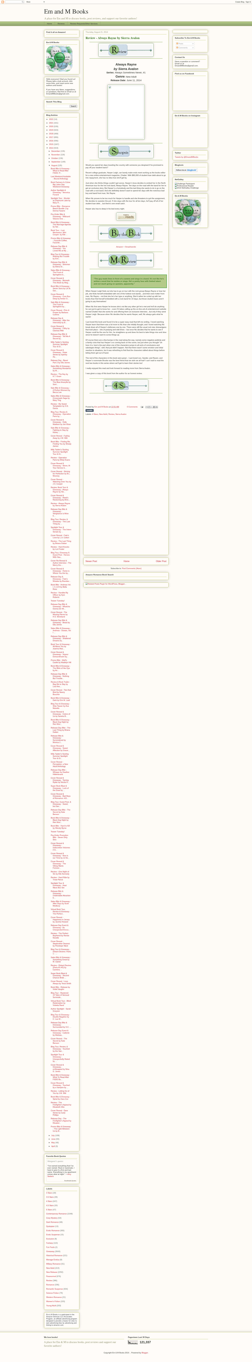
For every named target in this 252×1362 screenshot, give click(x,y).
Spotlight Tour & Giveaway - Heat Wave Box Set (59, 885)
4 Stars (95, 414)
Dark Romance (52, 1222)
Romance (50, 1285)
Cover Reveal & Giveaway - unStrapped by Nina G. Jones (60, 1068)
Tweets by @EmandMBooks (186, 157)
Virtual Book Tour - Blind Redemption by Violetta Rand (61, 1003)
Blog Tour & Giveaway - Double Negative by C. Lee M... (60, 1017)
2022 (51, 119)
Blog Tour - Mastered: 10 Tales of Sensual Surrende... (60, 995)
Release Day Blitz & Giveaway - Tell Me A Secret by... (60, 336)
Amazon (119, 247)
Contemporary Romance (56, 1214)
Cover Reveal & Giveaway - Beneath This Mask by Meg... (60, 280)
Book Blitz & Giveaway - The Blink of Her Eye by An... (60, 668)
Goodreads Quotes (70, 1180)
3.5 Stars (50, 1197)
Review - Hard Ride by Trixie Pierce (60, 878)
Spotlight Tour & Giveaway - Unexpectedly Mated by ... (60, 1058)
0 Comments (132, 407)
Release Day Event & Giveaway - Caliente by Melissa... (60, 1033)
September (56, 162)
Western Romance (54, 1297)
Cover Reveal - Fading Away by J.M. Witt (60, 437)
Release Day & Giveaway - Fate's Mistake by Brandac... (61, 579)
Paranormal (51, 1276)
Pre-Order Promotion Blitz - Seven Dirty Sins (59, 837)
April (53, 1146)
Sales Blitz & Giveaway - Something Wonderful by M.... (61, 368)
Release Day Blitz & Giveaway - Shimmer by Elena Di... (60, 264)
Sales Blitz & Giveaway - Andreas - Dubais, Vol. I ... (61, 630)
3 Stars (49, 1193)
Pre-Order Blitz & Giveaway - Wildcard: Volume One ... (60, 216)
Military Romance (53, 1264)
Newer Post (91, 561)
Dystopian (50, 1226)
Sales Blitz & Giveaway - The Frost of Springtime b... (61, 272)
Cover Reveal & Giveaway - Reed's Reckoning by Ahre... (60, 497)
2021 (51, 123)
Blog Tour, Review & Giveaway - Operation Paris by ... (61, 414)
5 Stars (49, 1210)
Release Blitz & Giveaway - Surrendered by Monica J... (58, 739)
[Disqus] (126, 452)
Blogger (145, 1353)
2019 (51, 130)
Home (49, 24)
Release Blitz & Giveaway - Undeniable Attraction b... (60, 894)
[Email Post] (142, 407)
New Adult (103, 414)
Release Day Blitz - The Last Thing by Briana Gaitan (60, 730)
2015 (51, 144)
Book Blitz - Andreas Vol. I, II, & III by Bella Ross (61, 587)
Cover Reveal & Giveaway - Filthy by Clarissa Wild (60, 328)
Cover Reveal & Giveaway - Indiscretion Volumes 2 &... (60, 846)
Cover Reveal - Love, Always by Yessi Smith (61, 982)
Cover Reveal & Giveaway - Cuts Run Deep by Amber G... (60, 296)
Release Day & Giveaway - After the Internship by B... (60, 320)
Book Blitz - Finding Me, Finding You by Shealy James (61, 444)
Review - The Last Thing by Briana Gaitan (61, 542)
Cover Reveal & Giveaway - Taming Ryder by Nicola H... (60, 780)
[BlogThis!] (149, 407)
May (53, 1142)
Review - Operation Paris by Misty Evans (60, 459)
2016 (51, 141)
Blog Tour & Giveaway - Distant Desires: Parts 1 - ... (61, 951)
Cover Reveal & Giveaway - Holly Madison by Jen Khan (61, 422)
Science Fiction (52, 1293)
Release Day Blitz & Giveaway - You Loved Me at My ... (59, 248)
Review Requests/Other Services (84, 24)
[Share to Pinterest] (156, 407)
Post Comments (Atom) (131, 568)
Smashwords (130, 247)
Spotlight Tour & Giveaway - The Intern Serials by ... (61, 529)
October (55, 158)
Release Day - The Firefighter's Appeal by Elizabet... (61, 1120)
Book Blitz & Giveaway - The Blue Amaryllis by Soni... (61, 382)
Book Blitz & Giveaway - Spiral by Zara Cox (60, 1098)
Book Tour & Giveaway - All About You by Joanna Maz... (61, 646)
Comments (183, 48)
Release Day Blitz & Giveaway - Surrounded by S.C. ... (61, 1025)
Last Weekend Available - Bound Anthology (61, 177)
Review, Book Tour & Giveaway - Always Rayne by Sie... (59, 489)
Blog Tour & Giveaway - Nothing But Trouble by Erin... (60, 256)
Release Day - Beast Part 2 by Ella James (60, 361)
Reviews (61, 24)
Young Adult (51, 1306)
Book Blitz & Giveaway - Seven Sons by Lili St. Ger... (61, 288)
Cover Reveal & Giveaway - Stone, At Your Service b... (60, 465)
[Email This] (146, 407)
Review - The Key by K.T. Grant (59, 375)
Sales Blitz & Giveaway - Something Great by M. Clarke (61, 959)
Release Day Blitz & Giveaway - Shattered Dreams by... (61, 638)
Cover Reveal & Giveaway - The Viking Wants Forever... (58, 864)
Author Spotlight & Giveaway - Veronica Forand (60, 192)
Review (111, 414)
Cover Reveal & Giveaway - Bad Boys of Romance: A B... (60, 796)
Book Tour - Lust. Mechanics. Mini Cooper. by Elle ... (59, 232)
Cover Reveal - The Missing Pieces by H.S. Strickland (59, 614)
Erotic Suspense (53, 1234)
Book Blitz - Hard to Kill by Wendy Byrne (60, 827)
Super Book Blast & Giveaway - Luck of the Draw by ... (60, 788)
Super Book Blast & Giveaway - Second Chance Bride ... (60, 975)
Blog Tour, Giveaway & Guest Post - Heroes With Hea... (60, 555)
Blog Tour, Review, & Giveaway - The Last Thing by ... (60, 521)
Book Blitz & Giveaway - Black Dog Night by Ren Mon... (60, 722)
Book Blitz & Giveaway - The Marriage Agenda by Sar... (61, 224)
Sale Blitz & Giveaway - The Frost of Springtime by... (60, 304)
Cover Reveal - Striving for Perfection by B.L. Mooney (60, 473)
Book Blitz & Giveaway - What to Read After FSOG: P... (60, 170)
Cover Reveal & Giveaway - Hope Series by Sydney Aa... (59, 353)
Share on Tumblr (90, 410)
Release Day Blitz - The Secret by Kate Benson (60, 812)
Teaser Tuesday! (58, 601)
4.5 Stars (50, 1205)
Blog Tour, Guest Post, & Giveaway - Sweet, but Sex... (61, 804)
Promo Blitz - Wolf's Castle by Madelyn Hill (61, 661)
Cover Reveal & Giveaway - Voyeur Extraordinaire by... (59, 654)
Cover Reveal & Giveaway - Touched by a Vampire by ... (60, 1085)
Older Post (161, 561)
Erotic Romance (52, 1230)
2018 (51, 134)
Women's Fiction (53, 1301)
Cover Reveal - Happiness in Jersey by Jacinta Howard (60, 919)
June (53, 1139)
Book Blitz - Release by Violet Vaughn (60, 988)
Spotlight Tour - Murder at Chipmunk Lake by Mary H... (60, 200)
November (56, 155)
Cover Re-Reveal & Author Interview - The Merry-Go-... (61, 563)
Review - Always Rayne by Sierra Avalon (60, 504)
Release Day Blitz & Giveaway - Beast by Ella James (60, 622)
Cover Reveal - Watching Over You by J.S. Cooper (61, 481)
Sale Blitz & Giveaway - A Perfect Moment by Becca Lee (60, 390)
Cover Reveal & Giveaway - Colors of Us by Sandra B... (60, 714)
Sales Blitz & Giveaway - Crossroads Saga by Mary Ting (61, 398)
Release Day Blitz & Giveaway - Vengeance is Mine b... (60, 512)
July (53, 1135)
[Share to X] (151, 407)
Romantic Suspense (54, 1289)
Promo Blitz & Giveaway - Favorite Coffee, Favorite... (61, 240)
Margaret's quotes (55, 1161)
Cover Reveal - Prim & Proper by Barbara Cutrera (60, 312)
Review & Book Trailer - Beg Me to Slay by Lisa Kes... (60, 684)
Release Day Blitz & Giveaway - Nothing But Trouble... (60, 676)
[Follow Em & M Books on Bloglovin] (186, 171)
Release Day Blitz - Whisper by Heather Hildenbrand (60, 772)
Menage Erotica (52, 1260)
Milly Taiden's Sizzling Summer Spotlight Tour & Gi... (60, 344)
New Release (51, 1272)
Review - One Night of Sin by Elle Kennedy (60, 873)
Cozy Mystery (51, 1218)
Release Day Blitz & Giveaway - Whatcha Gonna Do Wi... (60, 606)
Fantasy (49, 1243)
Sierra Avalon (120, 414)
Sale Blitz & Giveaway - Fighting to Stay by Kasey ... (60, 430)
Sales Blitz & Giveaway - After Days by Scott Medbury (61, 903)
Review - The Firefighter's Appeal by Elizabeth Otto (61, 1104)
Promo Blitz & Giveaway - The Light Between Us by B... (61, 1128)
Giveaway (50, 1251)
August (54, 165)
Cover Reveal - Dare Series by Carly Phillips (59, 1112)
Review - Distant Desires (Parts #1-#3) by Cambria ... (61, 967)
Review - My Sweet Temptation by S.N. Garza (60, 406)
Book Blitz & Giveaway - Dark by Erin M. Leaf (60, 699)
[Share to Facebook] (154, 407)
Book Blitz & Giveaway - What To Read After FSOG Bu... (60, 1077)
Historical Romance (54, 1255)
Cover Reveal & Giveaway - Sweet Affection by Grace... (60, 748)
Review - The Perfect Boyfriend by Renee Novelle (60, 935)
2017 (51, 137)
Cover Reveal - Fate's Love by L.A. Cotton (60, 536)
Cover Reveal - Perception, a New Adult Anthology (59, 764)
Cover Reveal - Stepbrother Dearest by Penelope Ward (60, 943)
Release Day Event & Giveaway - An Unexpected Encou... (60, 927)
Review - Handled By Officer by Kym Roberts (59, 595)
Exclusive (50, 1239)
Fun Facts (50, 1247)
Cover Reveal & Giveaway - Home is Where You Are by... (60, 571)
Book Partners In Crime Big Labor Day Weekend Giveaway (60, 184)
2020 (51, 126)
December (56, 151)
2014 (51, 148)
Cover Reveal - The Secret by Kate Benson (59, 1041)
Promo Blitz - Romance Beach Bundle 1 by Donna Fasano (60, 208)
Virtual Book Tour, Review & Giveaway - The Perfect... (60, 911)
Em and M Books (66, 11)
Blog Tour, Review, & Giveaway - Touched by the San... (60, 1049)
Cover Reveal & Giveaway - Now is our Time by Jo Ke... (60, 855)
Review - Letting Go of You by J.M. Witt (60, 1092)
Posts (180, 44)
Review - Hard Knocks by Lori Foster (60, 548)
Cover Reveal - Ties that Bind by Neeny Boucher (61, 692)
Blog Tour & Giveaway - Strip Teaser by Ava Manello (60, 706)
